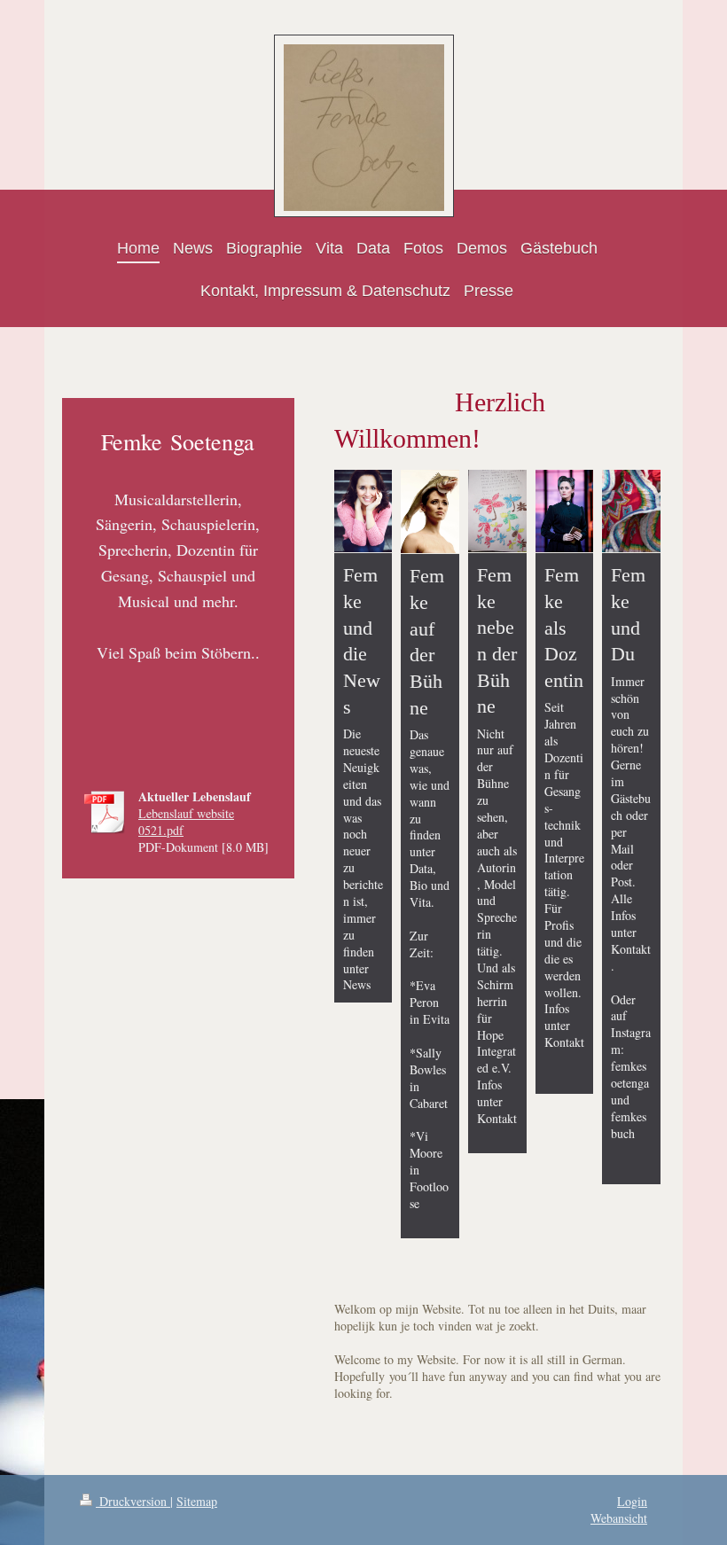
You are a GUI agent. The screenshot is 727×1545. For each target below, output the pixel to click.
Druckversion (133, 1501)
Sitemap (196, 1501)
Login (632, 1501)
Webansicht (618, 1518)
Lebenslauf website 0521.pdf (186, 822)
